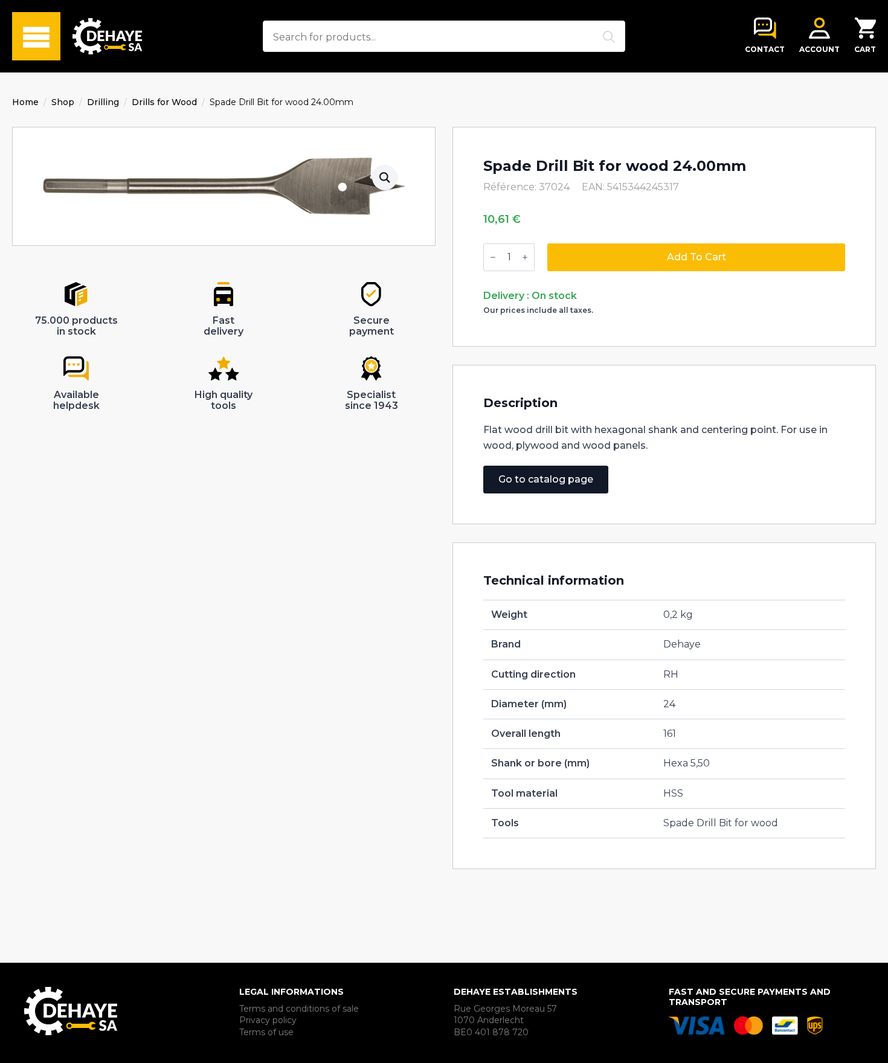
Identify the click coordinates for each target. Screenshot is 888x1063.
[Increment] (525, 257)
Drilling (103, 102)
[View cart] (865, 28)
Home (25, 102)
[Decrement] (493, 257)
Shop (62, 102)
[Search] (609, 37)
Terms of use (266, 1032)
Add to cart (696, 257)
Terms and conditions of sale (299, 1008)
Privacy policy (268, 1020)
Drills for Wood (164, 102)
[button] (384, 177)
